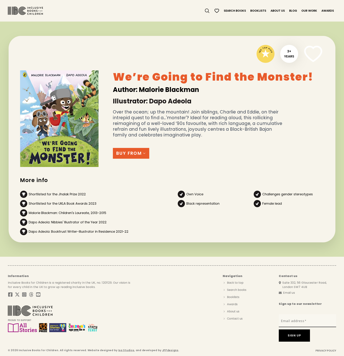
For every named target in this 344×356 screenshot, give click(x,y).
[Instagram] (24, 294)
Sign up (294, 335)
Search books (236, 290)
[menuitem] (207, 11)
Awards (327, 11)
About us (278, 11)
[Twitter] (17, 294)
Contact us (235, 319)
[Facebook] (10, 294)
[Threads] (31, 294)
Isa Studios (126, 350)
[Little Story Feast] (93, 327)
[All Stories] (22, 327)
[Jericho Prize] (43, 327)
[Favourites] (217, 11)
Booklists (258, 11)
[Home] (25, 11)
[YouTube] (38, 294)
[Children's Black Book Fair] (77, 327)
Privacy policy (326, 350)
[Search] (207, 11)
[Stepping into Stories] (57, 327)
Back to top (235, 283)
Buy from (129, 153)
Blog (293, 11)
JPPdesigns (170, 350)
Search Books (235, 11)
